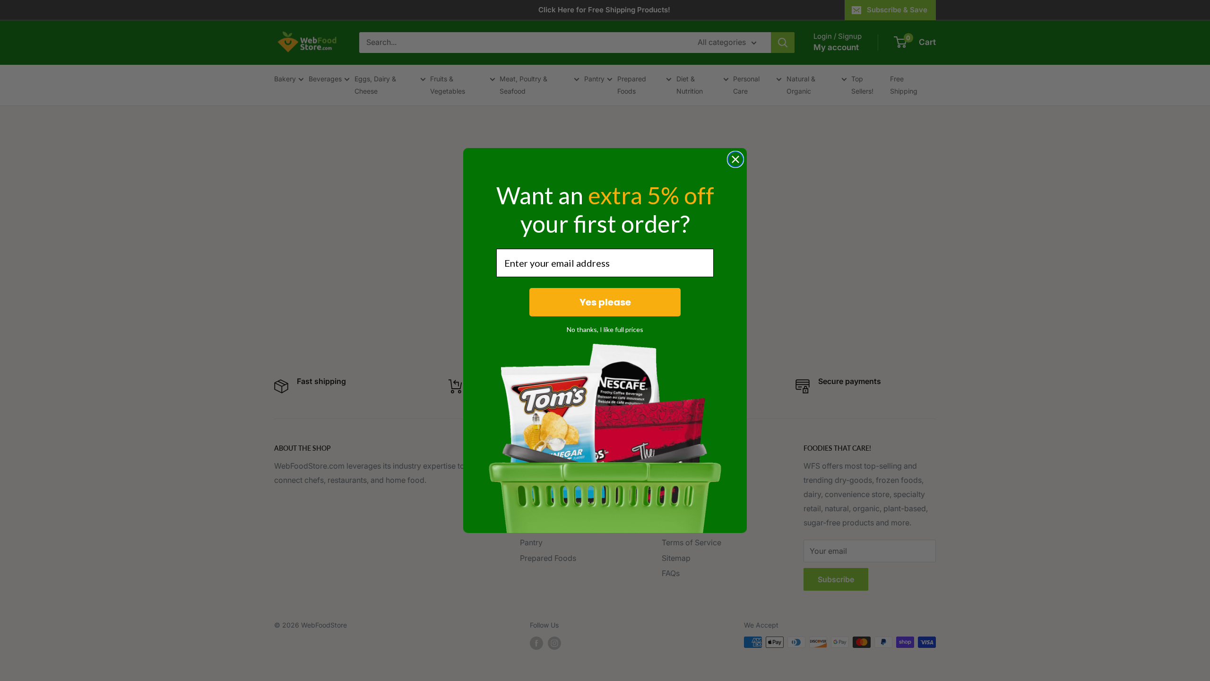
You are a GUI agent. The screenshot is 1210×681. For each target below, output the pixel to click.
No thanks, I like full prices (605, 329)
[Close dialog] (735, 159)
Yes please (605, 302)
